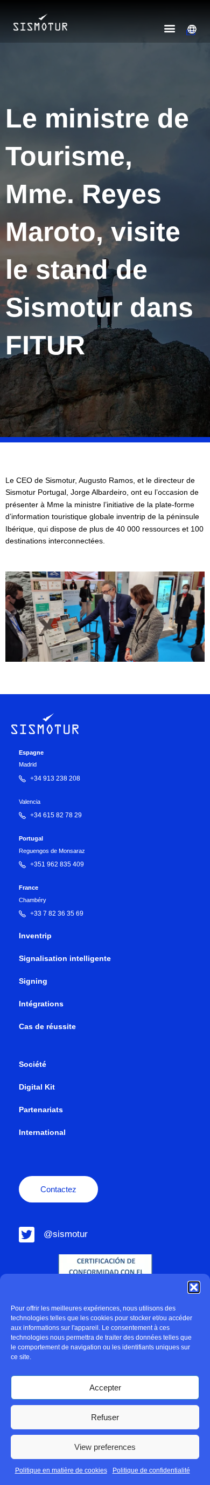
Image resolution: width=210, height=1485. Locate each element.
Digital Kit (37, 1087)
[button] (193, 1287)
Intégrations (41, 1004)
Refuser (105, 1417)
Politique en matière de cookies (61, 1470)
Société (32, 1064)
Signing (33, 981)
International (42, 1132)
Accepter (105, 1387)
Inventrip (35, 936)
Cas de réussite (47, 1027)
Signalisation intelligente (65, 959)
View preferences (105, 1447)
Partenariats (41, 1110)
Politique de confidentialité (151, 1470)
